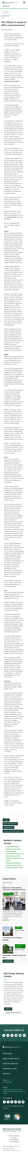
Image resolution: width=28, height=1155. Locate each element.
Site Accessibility (14, 1141)
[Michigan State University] (11, 2)
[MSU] (14, 1048)
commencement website (11, 81)
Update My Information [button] (13, 1012)
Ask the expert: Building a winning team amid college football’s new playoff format (14, 865)
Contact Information (14, 1135)
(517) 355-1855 (9, 1146)
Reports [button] (6, 1073)
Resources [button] (7, 1053)
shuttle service (11, 217)
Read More (6, 920)
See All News (8, 961)
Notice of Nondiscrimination (8, 1148)
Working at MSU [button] (10, 1068)
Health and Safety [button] (11, 1058)
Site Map (14, 1137)
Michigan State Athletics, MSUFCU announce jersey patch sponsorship (13, 849)
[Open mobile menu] (24, 2)
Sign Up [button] (8, 1008)
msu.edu (16, 1146)
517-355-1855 (7, 1082)
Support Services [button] (10, 1063)
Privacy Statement (14, 1139)
